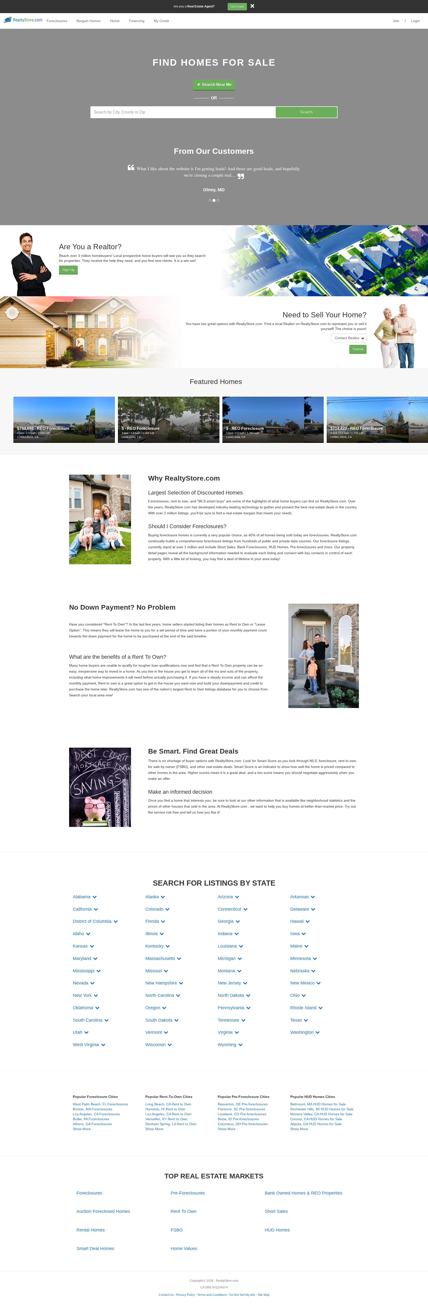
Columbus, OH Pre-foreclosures (243, 1124)
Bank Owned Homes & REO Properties (303, 1193)
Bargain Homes (89, 21)
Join (396, 21)
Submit (357, 349)
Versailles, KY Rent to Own (166, 1119)
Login (415, 21)
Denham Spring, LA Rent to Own (170, 1124)
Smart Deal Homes (95, 1248)
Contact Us (166, 1295)
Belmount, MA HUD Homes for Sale (318, 1104)
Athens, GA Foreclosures (92, 1124)
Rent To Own (183, 1211)
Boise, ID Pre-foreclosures (238, 1119)
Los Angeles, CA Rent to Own (168, 1114)
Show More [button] (82, 1129)
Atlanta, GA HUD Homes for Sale (316, 1124)
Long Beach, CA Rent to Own (168, 1104)
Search (306, 112)
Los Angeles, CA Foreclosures (96, 1114)
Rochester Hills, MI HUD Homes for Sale (321, 1109)
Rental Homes (91, 1229)
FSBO (177, 1229)
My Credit (161, 21)
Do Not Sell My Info (242, 1295)
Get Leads (237, 6)
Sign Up (68, 270)
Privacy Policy (185, 1295)
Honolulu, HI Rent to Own (165, 1109)
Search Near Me (216, 84)
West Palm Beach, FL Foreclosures (100, 1104)
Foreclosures (57, 21)
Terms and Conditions (212, 1295)
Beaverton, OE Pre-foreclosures (243, 1104)
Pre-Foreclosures (188, 1193)
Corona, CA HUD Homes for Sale (316, 1119)
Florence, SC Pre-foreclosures (241, 1109)
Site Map (263, 1295)
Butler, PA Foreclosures (91, 1119)
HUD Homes (277, 1229)
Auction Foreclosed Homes (103, 1211)
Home (115, 21)
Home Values (184, 1248)
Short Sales (276, 1211)
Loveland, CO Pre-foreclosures (242, 1114)
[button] (85, 896)
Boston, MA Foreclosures (92, 1109)
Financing (136, 21)
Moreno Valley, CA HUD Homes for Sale (321, 1114)
